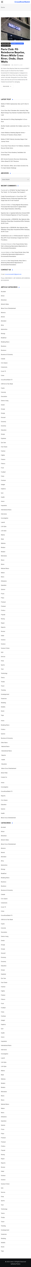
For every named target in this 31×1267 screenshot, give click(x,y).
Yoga (2, 715)
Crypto (3, 388)
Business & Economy (7, 354)
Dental (3, 405)
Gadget (3, 484)
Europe (3, 434)
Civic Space (4, 363)
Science (3, 640)
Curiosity (3, 392)
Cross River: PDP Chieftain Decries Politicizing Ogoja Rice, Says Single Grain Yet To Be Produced (14, 198)
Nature (3, 572)
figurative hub (4, 213)
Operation (3, 585)
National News (5, 568)
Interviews (4, 514)
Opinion (3, 589)
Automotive (4, 329)
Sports (3, 665)
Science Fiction (5, 648)
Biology (3, 333)
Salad (2, 635)
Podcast (3, 602)
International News (6, 510)
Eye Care (3, 442)
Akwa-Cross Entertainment (8, 308)
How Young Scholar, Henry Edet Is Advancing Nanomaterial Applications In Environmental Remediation (14, 246)
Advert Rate (4, 773)
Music (2, 560)
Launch (3, 522)
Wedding (3, 702)
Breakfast (3, 338)
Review (3, 631)
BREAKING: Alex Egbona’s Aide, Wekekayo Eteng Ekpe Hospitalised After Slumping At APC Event (15, 221)
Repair (3, 623)
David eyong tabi (5, 219)
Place (2, 598)
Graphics (3, 489)
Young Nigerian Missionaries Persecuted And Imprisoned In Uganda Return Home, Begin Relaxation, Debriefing (14, 207)
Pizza (2, 593)
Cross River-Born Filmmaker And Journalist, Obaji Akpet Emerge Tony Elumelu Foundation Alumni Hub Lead (15, 113)
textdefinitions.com (6, 236)
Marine (3, 535)
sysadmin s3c (6, 65)
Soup (2, 660)
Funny (2, 476)
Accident (3, 291)
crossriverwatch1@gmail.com (13, 274)
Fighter (3, 455)
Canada (3, 359)
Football (3, 472)
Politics (3, 610)
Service (3, 656)
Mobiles (3, 543)
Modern (3, 547)
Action (2, 296)
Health (3, 497)
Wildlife (3, 707)
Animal (3, 317)
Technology (4, 673)
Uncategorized (5, 694)
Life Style (3, 526)
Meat (2, 539)
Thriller (3, 681)
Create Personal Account (8, 196)
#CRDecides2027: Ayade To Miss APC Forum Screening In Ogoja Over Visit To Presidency (15, 238)
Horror (2, 501)
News (2, 577)
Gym (2, 493)
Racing (3, 619)
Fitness (3, 463)
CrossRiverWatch (22, 2)
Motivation (4, 556)
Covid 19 (3, 371)
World (2, 711)
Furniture (3, 480)
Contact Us (4, 777)
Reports (3, 627)
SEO (2, 652)
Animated (3, 321)
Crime (2, 375)
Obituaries (4, 581)
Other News (4, 742)
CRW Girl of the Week (7, 384)
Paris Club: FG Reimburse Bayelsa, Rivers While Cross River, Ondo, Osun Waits (13, 55)
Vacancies (4, 698)
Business (3, 346)
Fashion (3, 451)
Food (2, 468)
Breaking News (5, 342)
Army (2, 325)
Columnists (4, 367)
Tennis (3, 677)
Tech (2, 669)
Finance (3, 459)
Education (3, 430)
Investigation (4, 518)
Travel (2, 686)
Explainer (3, 438)
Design (3, 409)
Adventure (4, 300)
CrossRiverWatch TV (6, 379)
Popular (3, 614)
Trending (3, 690)
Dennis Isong (4, 400)
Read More (6, 86)
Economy (3, 421)
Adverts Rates (5, 304)
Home (2, 720)
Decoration (4, 396)
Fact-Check (4, 447)
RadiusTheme (16, 1264)
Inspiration (4, 505)
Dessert (3, 417)
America (3, 312)
